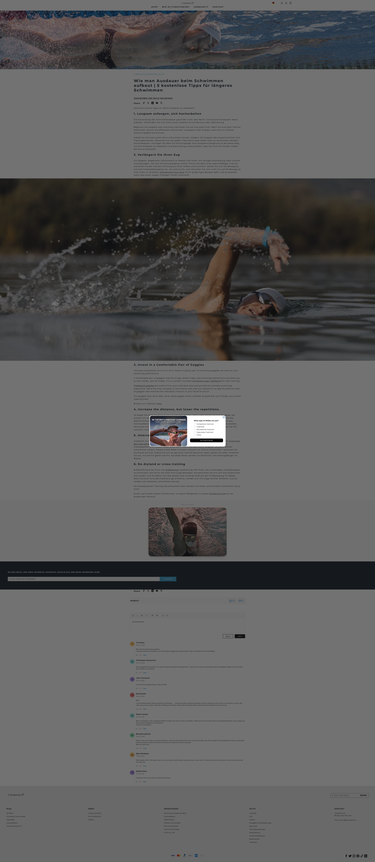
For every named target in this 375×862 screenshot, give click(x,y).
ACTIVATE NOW (206, 440)
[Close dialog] (224, 417)
